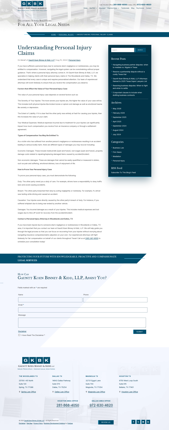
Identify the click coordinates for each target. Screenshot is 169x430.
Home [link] (85, 8)
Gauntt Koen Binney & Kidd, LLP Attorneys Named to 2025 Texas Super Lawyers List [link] (130, 80)
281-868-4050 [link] (120, 4)
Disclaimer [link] (22, 423)
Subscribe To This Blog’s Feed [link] (123, 172)
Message (22, 315)
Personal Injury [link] (74, 60)
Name (20, 295)
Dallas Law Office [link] (62, 392)
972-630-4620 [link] (144, 4)
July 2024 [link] (117, 134)
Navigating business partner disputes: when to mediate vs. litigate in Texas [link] (130, 66)
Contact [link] (148, 8)
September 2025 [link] (119, 117)
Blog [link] (132, 8)
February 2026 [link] (119, 113)
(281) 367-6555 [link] (91, 238)
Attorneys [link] (102, 8)
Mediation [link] (117, 156)
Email (21, 305)
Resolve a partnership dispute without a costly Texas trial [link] (129, 73)
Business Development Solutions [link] (54, 423)
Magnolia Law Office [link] (96, 392)
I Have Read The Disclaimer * (33, 335)
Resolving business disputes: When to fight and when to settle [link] (130, 87)
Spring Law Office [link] (28, 392)
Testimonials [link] (125, 8)
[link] (32, 6)
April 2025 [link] (117, 122)
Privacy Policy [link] (38, 423)
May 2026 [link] (117, 109)
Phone (86, 295)
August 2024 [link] (118, 130)
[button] (133, 422)
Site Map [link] (29, 423)
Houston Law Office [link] (129, 392)
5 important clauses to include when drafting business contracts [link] (127, 94)
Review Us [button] (105, 422)
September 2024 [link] (119, 126)
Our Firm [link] (92, 8)
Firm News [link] (117, 152)
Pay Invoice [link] (140, 8)
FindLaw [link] (70, 423)
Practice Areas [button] (112, 8)
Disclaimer (22, 331)
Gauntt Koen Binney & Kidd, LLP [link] (41, 60)
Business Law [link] (118, 148)
